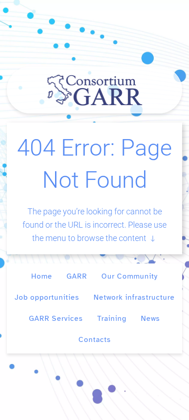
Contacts (94, 339)
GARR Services (56, 318)
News (150, 318)
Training (112, 318)
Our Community (129, 276)
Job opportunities (47, 297)
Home (41, 276)
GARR (77, 276)
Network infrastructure (134, 297)
